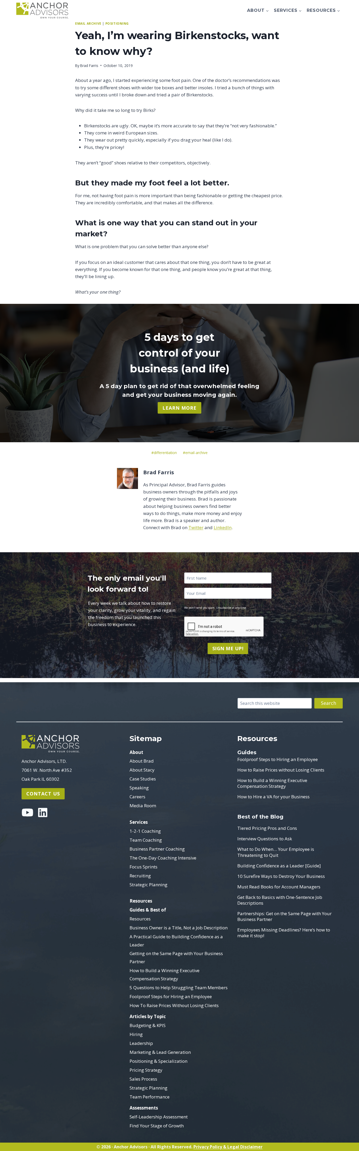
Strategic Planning (148, 885)
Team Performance (150, 1097)
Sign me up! (228, 648)
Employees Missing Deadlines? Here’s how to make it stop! (283, 933)
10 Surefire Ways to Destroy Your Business (281, 876)
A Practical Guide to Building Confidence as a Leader (176, 941)
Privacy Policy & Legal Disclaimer (228, 1147)
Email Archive (88, 23)
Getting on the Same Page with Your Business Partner (176, 957)
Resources (141, 901)
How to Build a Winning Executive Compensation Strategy (164, 974)
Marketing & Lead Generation (160, 1052)
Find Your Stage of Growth (157, 1126)
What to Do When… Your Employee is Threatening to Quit (275, 852)
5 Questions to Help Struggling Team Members (179, 988)
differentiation (164, 452)
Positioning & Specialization (158, 1061)
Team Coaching (146, 840)
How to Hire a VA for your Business (273, 797)
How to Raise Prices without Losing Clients (280, 770)
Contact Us (43, 793)
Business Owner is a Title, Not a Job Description (179, 928)
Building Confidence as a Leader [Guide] (279, 866)
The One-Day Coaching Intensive (163, 858)
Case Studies (143, 779)
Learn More (179, 408)
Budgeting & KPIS (148, 1025)
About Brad (142, 761)
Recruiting (140, 876)
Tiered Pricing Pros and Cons (267, 828)
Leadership (141, 1043)
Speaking (139, 788)
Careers (137, 797)
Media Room (143, 806)
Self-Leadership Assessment (159, 1117)
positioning (117, 23)
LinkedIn (223, 527)
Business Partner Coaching (157, 849)
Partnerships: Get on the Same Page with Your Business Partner (284, 916)
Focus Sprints (143, 867)
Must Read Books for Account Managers (278, 887)
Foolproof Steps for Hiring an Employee (171, 996)
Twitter (195, 527)
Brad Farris (89, 65)
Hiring (136, 1034)
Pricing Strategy (146, 1070)
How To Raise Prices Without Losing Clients (174, 1005)
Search (328, 703)
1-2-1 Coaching (145, 831)
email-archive (195, 452)
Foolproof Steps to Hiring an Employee (277, 759)
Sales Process (143, 1079)
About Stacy (142, 770)
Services (139, 822)
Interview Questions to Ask (264, 839)
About (136, 752)
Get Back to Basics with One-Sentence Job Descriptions (279, 900)
